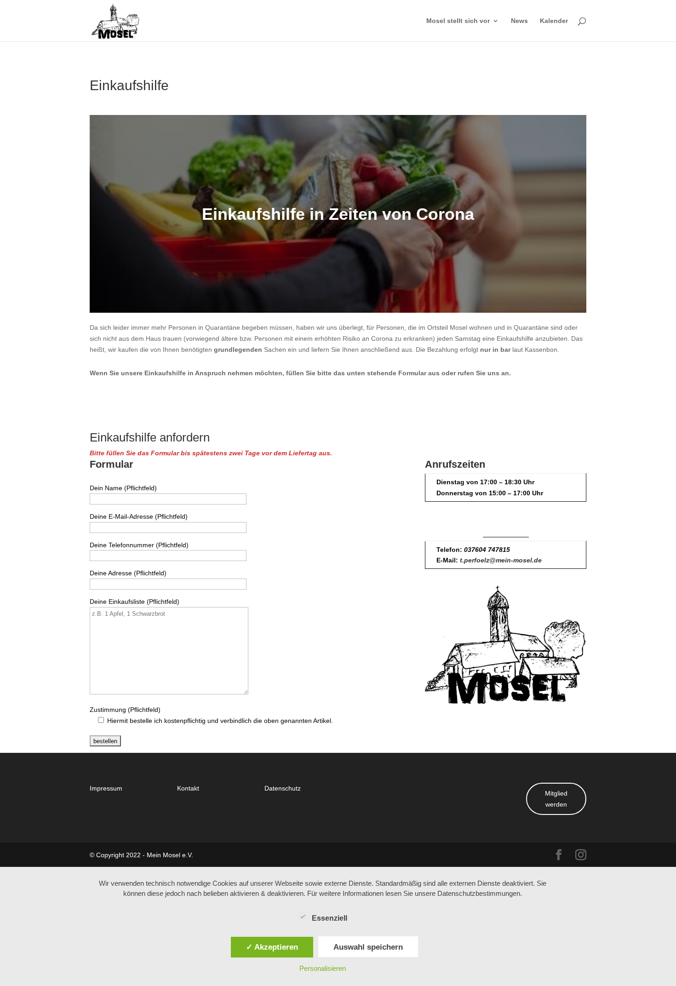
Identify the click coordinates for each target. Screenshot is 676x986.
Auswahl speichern (368, 947)
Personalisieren (322, 968)
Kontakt (188, 788)
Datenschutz (282, 788)
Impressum (106, 788)
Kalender (554, 21)
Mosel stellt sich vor (458, 21)
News (519, 21)
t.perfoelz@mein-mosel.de (501, 560)
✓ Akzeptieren (272, 947)
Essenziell (329, 918)
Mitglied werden (556, 798)
